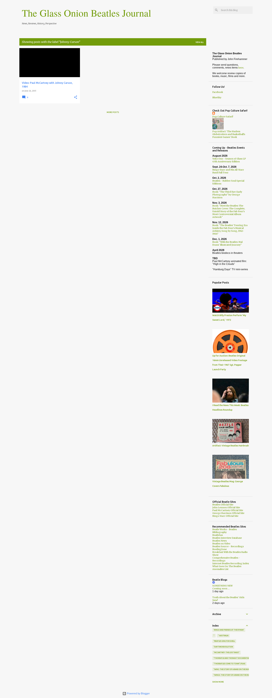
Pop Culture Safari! (222, 116)
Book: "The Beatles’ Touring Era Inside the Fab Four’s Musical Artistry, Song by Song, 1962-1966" (229, 229)
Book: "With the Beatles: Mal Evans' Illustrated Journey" (227, 243)
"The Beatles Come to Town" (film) (229, 664)
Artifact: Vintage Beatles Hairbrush (230, 445)
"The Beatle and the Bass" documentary (232, 658)
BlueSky (216, 97)
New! (215, 600)
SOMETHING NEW (222, 585)
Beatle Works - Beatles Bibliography (224, 531)
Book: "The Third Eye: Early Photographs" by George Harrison (227, 194)
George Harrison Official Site (228, 513)
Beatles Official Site (222, 504)
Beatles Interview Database (227, 537)
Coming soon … (221, 588)
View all (200, 42)
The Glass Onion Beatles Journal (86, 12)
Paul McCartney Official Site (227, 510)
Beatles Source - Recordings (228, 546)
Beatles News (219, 540)
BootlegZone (219, 549)
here (240, 67)
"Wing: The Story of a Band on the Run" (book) (235, 669)
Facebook (217, 92)
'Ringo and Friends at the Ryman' (229, 630)
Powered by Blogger (138, 693)
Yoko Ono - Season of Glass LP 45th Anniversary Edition (229, 160)
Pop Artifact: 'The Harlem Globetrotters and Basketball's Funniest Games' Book (228, 134)
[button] (75, 97)
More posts (113, 112)
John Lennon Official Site (226, 507)
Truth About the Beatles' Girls (228, 597)
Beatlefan (217, 535)
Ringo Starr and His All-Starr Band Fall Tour (228, 171)
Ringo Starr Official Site (225, 516)
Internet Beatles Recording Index (230, 563)
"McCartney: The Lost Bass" (226, 652)
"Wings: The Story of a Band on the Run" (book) (236, 675)
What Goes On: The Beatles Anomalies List (226, 568)
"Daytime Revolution (223, 647)
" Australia (223, 635)
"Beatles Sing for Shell (224, 641)
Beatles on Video (221, 543)
